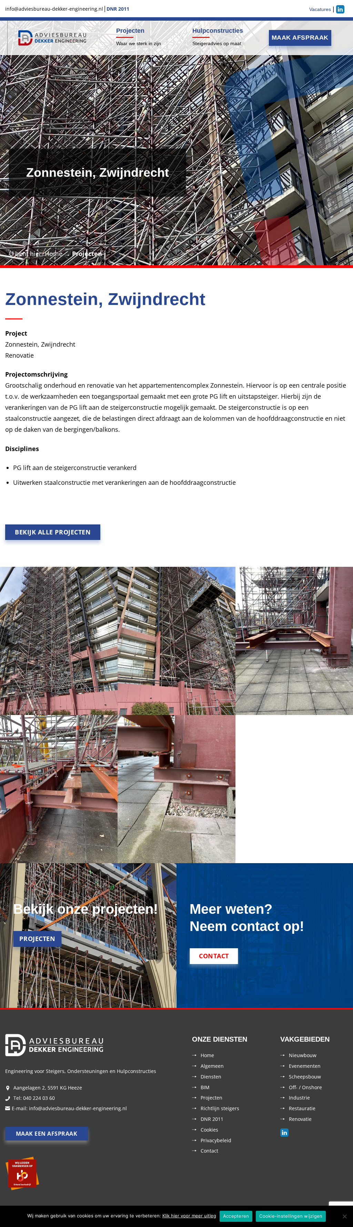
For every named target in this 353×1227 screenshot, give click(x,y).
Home (53, 253)
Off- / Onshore (305, 1087)
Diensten (211, 1076)
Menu (6, 38)
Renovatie (300, 1119)
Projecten (130, 30)
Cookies (209, 1129)
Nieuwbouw (302, 1055)
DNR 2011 (212, 1119)
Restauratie (302, 1108)
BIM (205, 1087)
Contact (209, 1150)
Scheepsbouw (305, 1076)
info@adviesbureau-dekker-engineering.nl (78, 1108)
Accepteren (236, 1216)
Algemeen (212, 1066)
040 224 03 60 (39, 1098)
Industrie (299, 1097)
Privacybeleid (216, 1140)
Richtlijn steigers (220, 1108)
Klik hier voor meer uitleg (189, 1215)
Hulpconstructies (217, 30)
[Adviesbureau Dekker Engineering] (52, 38)
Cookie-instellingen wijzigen (290, 1216)
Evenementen (305, 1066)
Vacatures (320, 9)
